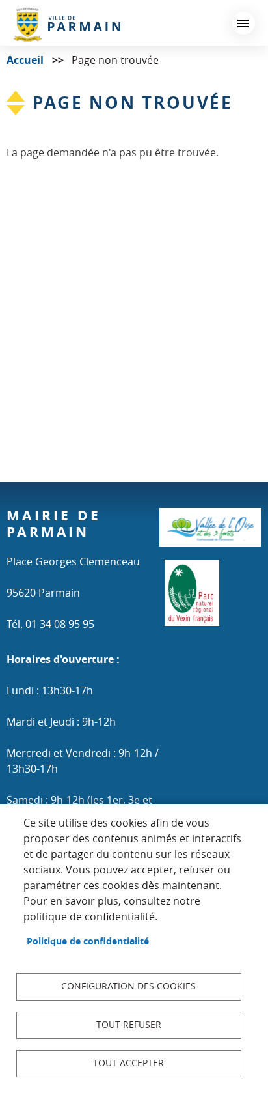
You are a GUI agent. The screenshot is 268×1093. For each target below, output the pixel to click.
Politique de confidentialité (88, 941)
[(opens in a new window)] (210, 533)
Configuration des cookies (128, 986)
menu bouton (243, 23)
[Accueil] (66, 24)
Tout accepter (128, 1063)
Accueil (25, 60)
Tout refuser (128, 1024)
